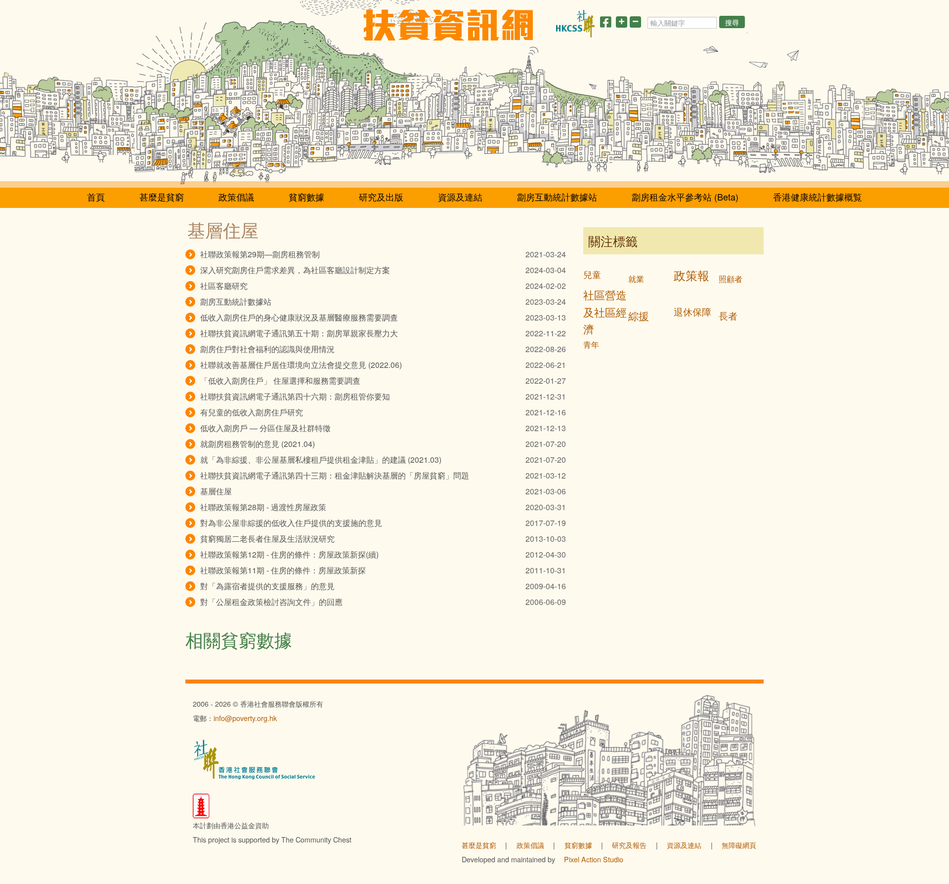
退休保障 (692, 311)
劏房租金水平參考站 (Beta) (685, 196)
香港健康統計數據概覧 (817, 196)
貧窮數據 (306, 196)
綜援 (638, 315)
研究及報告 (629, 845)
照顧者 (730, 278)
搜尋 (732, 22)
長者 (728, 315)
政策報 (691, 274)
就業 (636, 278)
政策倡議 (236, 196)
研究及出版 (381, 196)
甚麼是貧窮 (161, 196)
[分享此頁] (605, 24)
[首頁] (448, 25)
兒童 (592, 274)
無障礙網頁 (739, 845)
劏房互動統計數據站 (557, 196)
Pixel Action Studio (593, 859)
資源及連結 (460, 196)
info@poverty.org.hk (245, 718)
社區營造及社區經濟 (605, 311)
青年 (591, 344)
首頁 (96, 196)
